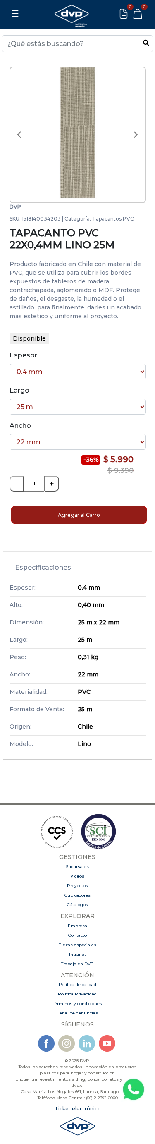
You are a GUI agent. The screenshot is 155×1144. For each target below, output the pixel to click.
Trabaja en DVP (77, 964)
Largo (19, 390)
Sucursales (77, 866)
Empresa (77, 925)
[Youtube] (107, 1043)
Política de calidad (77, 984)
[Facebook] (46, 1043)
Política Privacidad (77, 994)
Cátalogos (77, 904)
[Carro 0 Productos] (138, 14)
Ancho (20, 425)
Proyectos (77, 885)
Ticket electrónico (78, 1109)
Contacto (77, 935)
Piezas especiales (77, 944)
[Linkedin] (87, 1043)
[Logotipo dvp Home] (71, 13)
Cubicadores (77, 895)
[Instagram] (66, 1043)
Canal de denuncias (77, 1013)
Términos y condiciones (77, 1003)
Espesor (23, 355)
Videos (77, 876)
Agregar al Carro (79, 515)
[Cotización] (124, 14)
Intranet (77, 954)
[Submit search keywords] (146, 42)
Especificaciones (43, 567)
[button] (19, 135)
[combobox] (77, 43)
